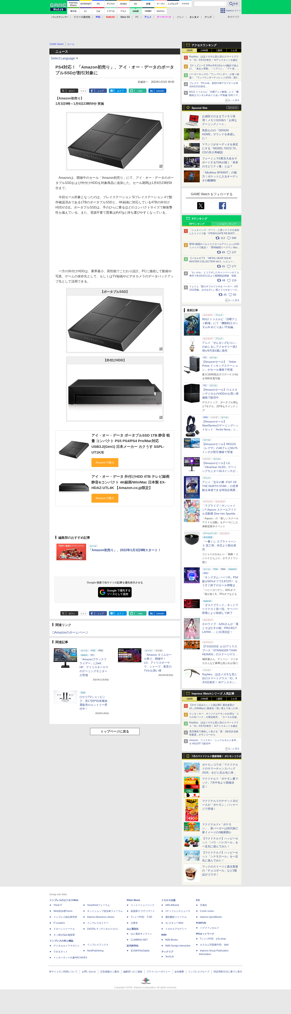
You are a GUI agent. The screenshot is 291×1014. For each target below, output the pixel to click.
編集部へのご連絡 (132, 971)
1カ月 (234, 50)
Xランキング (199, 218)
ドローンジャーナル (64, 928)
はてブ (120, 91)
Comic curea (207, 911)
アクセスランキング (204, 45)
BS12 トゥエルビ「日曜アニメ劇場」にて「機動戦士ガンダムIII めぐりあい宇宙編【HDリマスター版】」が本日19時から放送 (214, 95)
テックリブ (167, 951)
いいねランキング (226, 224)
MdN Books (171, 939)
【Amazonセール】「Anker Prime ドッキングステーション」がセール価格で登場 (220, 365)
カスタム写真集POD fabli (214, 944)
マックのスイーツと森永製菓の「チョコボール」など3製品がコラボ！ (220, 870)
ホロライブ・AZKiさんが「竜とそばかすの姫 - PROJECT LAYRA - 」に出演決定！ (220, 628)
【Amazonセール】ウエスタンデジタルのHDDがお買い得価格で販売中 (220, 393)
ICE (198, 900)
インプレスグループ (198, 971)
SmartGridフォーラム (98, 905)
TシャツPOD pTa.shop (213, 938)
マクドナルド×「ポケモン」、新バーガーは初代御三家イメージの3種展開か (220, 828)
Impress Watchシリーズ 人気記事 (213, 693)
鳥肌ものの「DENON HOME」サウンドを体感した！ (218, 134)
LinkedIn (160, 91)
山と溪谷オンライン (141, 933)
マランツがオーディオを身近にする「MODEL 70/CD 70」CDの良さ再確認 (220, 148)
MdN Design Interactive (177, 945)
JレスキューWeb (174, 923)
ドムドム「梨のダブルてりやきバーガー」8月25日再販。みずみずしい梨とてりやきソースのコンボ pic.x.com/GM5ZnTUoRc (214, 290)
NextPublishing (95, 950)
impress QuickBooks (211, 917)
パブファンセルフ (209, 927)
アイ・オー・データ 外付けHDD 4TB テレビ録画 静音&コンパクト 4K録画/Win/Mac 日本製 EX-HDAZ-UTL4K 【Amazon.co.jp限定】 (130, 482)
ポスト (72, 91)
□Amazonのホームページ (70, 632)
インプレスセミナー (97, 923)
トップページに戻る (115, 731)
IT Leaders (59, 923)
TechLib (169, 956)
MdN (163, 934)
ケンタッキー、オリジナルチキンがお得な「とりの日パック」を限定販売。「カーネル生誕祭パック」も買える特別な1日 (214, 717)
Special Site (199, 107)
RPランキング (196, 224)
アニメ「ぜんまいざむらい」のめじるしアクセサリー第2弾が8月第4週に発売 (220, 346)
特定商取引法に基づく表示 (228, 971)
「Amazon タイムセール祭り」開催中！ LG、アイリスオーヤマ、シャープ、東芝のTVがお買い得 (158, 662)
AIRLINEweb (172, 905)
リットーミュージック (142, 905)
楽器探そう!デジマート (143, 911)
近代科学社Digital (140, 950)
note (140, 91)
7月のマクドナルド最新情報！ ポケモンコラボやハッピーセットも (216, 757)
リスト (83, 91)
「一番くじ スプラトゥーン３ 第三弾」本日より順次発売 (219, 545)
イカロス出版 (168, 900)
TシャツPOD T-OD (141, 917)
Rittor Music (133, 900)
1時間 (189, 50)
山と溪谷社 (133, 928)
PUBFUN (201, 923)
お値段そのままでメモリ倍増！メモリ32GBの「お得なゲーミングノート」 (219, 120)
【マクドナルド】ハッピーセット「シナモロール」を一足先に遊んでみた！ (220, 856)
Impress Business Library (100, 917)
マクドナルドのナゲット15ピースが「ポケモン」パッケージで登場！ (220, 804)
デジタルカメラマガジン (66, 945)
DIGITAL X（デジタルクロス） (103, 928)
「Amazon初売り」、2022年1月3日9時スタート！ (124, 550)
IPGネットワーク (205, 933)
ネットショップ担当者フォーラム (105, 911)
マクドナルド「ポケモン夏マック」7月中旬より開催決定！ (220, 782)
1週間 (219, 50)
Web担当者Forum (62, 911)
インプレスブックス (97, 944)
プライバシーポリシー (158, 971)
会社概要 (179, 971)
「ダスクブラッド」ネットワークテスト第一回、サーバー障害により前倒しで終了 (220, 608)
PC (137, 17)
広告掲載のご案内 (109, 971)
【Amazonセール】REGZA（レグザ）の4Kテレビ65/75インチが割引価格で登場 (220, 448)
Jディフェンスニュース (177, 911)
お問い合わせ (89, 971)
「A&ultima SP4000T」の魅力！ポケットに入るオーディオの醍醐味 (220, 176)
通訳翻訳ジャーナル (176, 917)
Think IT (57, 905)
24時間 (204, 50)
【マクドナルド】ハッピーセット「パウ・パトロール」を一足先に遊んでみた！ (220, 842)
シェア (100, 91)
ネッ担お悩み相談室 (64, 934)
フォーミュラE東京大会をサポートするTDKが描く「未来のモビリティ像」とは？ (220, 162)
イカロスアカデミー (176, 928)
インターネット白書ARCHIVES (70, 957)
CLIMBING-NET (139, 939)
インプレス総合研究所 (65, 917)
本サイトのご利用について (63, 971)
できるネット (60, 951)
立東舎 (134, 923)
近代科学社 (133, 945)
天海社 (203, 905)
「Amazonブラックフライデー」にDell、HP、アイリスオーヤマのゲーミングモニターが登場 (94, 667)
